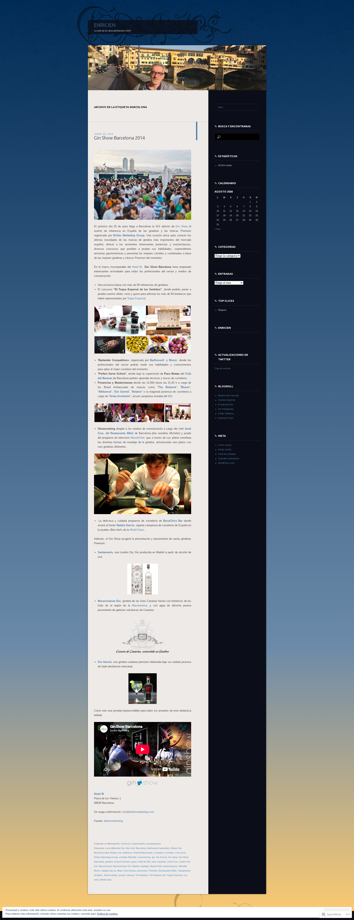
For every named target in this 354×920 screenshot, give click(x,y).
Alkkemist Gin (118, 848)
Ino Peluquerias (226, 409)
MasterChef (137, 437)
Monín (97, 870)
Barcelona (141, 848)
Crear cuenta (224, 445)
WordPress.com (226, 463)
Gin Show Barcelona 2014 (119, 137)
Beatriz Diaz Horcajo (228, 395)
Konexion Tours (226, 418)
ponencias (142, 870)
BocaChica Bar (173, 520)
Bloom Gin (176, 848)
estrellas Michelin (127, 857)
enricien (224, 327)
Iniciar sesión (224, 449)
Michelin (183, 866)
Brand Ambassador (143, 852)
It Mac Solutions (226, 413)
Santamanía (184, 870)
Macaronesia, (140, 605)
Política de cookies (107, 913)
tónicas (130, 875)
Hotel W (137, 266)
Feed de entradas (227, 454)
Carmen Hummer (226, 400)
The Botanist (141, 875)
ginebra (109, 861)
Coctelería (159, 852)
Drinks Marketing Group (128, 235)
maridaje (144, 866)
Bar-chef (130, 848)
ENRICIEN (105, 25)
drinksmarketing (113, 820)
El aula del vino (225, 404)
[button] (120, 320)
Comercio (125, 843)
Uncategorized (153, 843)
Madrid (135, 866)
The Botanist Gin (157, 875)
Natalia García (108, 870)
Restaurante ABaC (168, 870)
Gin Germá (161, 857)
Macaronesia (105, 866)
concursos (180, 852)
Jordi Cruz (172, 861)
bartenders (164, 848)
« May (217, 229)
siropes (122, 875)
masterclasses (170, 866)
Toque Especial (136, 298)
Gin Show (182, 226)
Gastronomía (138, 843)
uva (185, 875)
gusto (134, 861)
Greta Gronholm (122, 861)
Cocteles (169, 852)
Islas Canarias (159, 861)
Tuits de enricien (222, 368)
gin (153, 857)
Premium (153, 870)
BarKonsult (157, 360)
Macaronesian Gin (122, 866)
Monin (173, 360)
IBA (170, 396)
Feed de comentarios (228, 458)
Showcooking (110, 875)
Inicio (220, 107)
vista (96, 879)
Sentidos (98, 875)
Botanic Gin (115, 852)
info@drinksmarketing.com (138, 811)
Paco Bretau (130, 870)
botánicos (127, 852)
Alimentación (113, 843)
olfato (119, 870)
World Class (137, 529)
